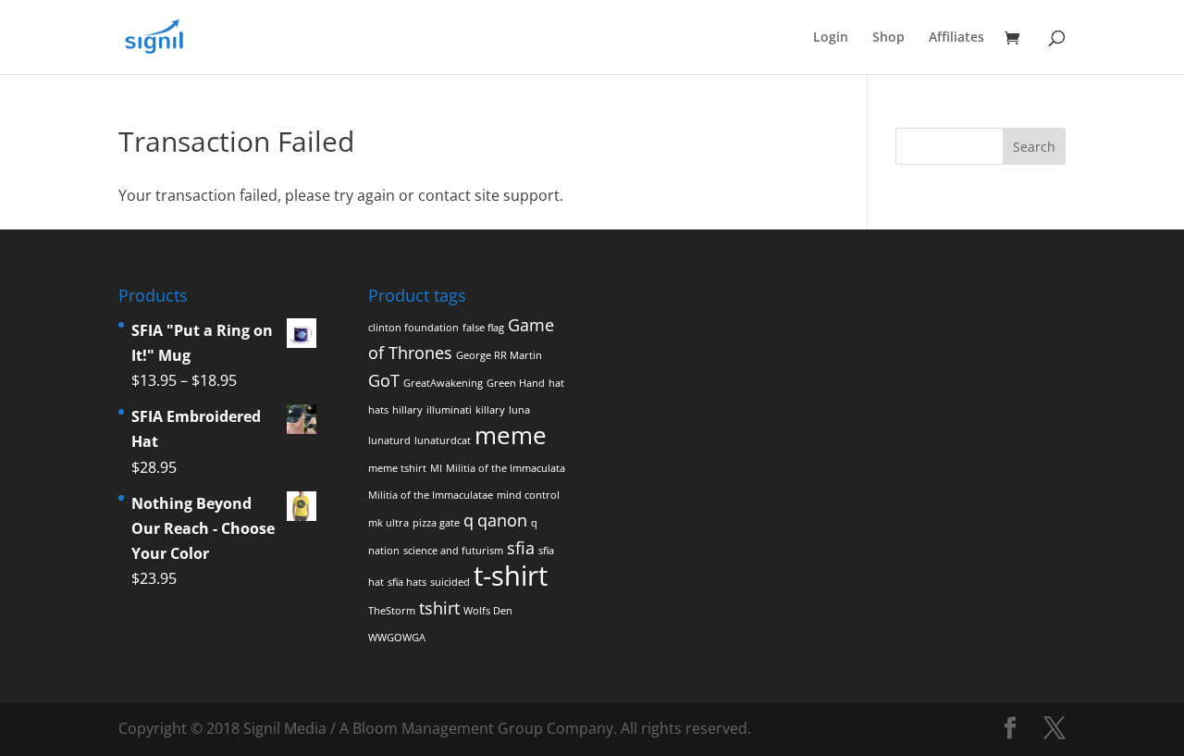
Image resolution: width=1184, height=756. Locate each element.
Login (830, 38)
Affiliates (956, 38)
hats (378, 409)
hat (556, 383)
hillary (407, 409)
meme (511, 435)
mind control (528, 495)
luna (519, 409)
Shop (888, 38)
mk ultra (388, 522)
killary (490, 409)
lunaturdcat (442, 440)
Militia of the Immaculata (505, 468)
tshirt (439, 608)
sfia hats (407, 582)
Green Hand (516, 383)
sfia (521, 548)
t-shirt (511, 575)
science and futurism (453, 550)
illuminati (449, 409)
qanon (502, 520)
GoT (384, 380)
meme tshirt (397, 468)
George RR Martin (499, 355)
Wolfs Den (487, 610)
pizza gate (436, 522)
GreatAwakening (443, 383)
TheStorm (391, 610)
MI (436, 468)
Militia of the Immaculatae (430, 495)
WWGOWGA (397, 637)
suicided (450, 582)
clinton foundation (413, 327)
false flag (483, 327)
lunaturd (389, 440)
